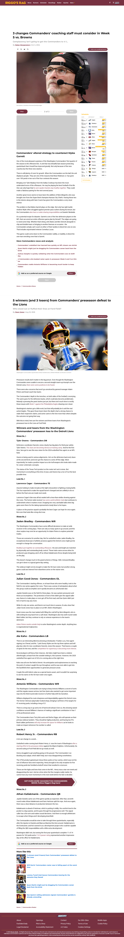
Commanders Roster (29, 907)
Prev (22, 112)
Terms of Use (83, 924)
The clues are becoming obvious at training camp (44, 448)
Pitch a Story (40, 924)
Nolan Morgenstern (22, 45)
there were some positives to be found (40, 385)
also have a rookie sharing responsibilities (45, 212)
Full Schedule (86, 180)
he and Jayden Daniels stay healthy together (50, 188)
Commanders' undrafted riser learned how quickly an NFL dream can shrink (47, 245)
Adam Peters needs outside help (28, 624)
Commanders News (29, 286)
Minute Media (14, 932)
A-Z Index (64, 927)
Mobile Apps (102, 920)
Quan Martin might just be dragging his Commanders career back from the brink (47, 250)
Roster (59, 3)
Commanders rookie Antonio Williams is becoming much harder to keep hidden (46, 266)
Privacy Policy (66, 924)
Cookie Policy (102, 924)
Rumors (35, 3)
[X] (113, 2)
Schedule (43, 3)
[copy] (27, 49)
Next (71, 112)
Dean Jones (19, 312)
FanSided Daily (22, 924)
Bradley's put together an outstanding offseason (34, 548)
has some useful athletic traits (54, 500)
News (29, 3)
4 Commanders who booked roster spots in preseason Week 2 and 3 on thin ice (47, 260)
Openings (39, 920)
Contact (63, 920)
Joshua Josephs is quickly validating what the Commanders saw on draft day (46, 255)
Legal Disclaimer (23, 927)
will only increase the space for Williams (48, 722)
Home (19, 286)
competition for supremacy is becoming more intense (56, 649)
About (19, 920)
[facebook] (109, 2)
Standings (51, 3)
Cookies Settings (84, 927)
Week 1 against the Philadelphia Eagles (44, 404)
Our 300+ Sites (83, 920)
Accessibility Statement (44, 927)
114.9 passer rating (43, 835)
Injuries (65, 3)
